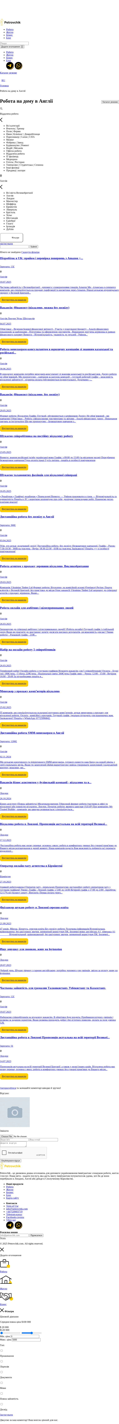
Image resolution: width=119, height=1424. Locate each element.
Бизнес (9, 1192)
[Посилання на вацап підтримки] (18, 65)
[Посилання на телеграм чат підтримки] (9, 65)
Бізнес (9, 35)
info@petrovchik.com (17, 1209)
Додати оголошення (10, 47)
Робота (9, 29)
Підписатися (36, 1235)
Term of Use (12, 1206)
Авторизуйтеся (8, 1088)
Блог (8, 37)
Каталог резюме (8, 72)
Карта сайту (12, 1198)
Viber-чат (11, 1220)
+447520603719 (14, 1211)
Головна (4, 85)
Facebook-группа (15, 1217)
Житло (9, 32)
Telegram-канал (14, 1214)
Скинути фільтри (30, 252)
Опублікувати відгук (10, 1161)
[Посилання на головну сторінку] (10, 1168)
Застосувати (6, 243)
